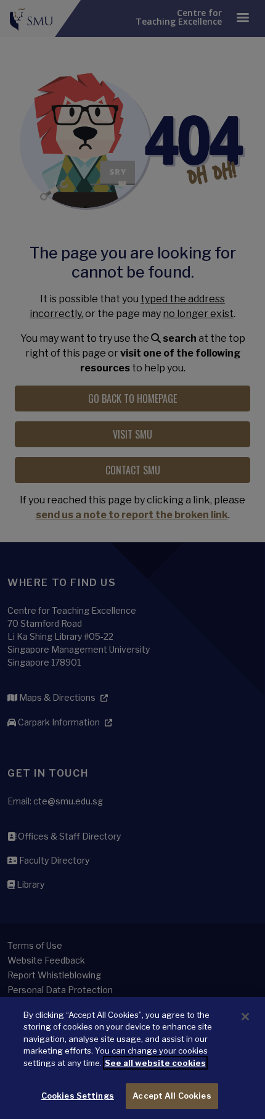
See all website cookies (155, 1063)
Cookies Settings (77, 1095)
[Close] (245, 1016)
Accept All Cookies (171, 1095)
